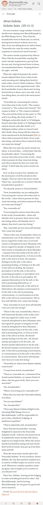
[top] (21, 503)
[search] (14, 503)
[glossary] (29, 503)
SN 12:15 (13, 491)
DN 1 (37, 135)
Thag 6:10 (5, 494)
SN (15, 9)
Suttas (10, 9)
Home (4, 9)
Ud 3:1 (34, 491)
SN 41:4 (21, 491)
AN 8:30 (28, 491)
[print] (37, 503)
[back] (6, 503)
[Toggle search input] (38, 4)
